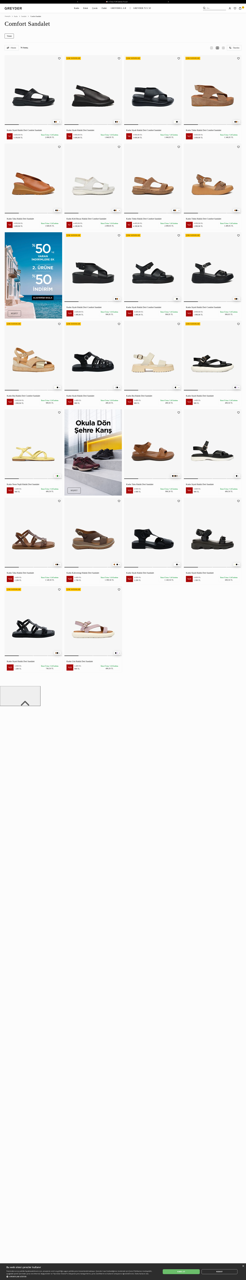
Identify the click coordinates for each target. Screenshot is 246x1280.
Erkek (85, 8)
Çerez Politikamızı (135, 1271)
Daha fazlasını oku (141, 1274)
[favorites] (235, 8)
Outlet (104, 8)
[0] (240, 8)
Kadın (76, 8)
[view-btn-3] (211, 47)
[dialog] (123, 1271)
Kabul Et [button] (181, 1272)
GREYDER (118, 8)
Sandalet (23, 16)
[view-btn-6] (223, 47)
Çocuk (95, 8)
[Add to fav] (59, 58)
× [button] (243, 1266)
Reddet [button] (219, 1272)
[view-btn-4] (217, 47)
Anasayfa (7, 16)
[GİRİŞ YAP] (230, 8)
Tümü (9, 36)
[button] (81, 1276)
